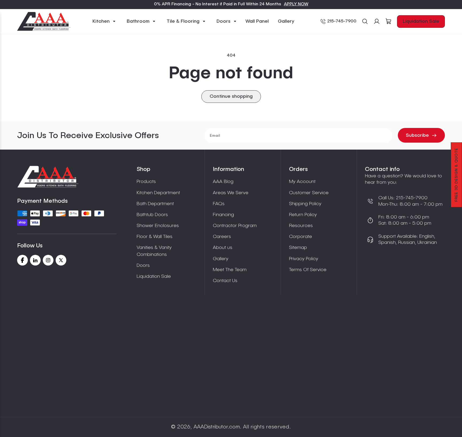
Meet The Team (230, 269)
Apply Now (296, 4)
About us (222, 247)
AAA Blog (223, 181)
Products (146, 181)
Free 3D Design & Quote (456, 175)
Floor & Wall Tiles (154, 236)
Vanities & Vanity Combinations (154, 251)
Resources (301, 225)
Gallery (220, 258)
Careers (222, 236)
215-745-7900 (341, 21)
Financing (223, 214)
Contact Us (225, 280)
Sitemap (298, 247)
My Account (302, 181)
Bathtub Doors (152, 214)
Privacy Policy (303, 258)
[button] (104, 21)
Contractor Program (235, 225)
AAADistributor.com (217, 427)
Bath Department (155, 203)
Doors (143, 265)
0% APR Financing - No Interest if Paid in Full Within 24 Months (217, 4)
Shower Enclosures (158, 225)
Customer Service (309, 192)
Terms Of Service (307, 269)
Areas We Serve (230, 192)
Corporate (300, 236)
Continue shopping (231, 96)
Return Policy (303, 214)
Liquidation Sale (421, 21)
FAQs (219, 203)
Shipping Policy (305, 203)
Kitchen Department (158, 192)
